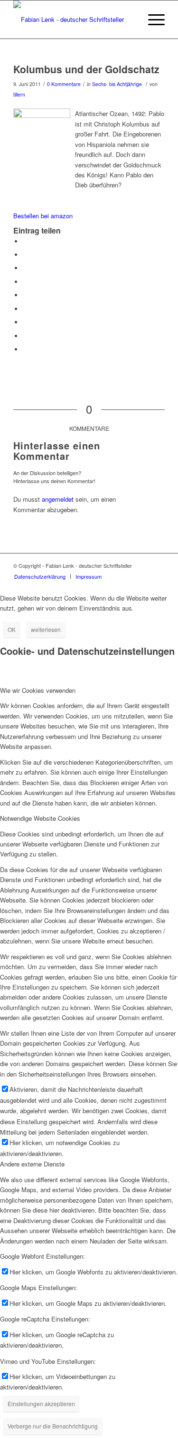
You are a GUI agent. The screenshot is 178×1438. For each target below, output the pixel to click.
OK (12, 629)
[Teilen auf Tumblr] (25, 308)
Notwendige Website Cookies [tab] (40, 818)
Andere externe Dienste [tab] (32, 1163)
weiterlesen (46, 629)
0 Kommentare (64, 83)
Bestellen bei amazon (43, 215)
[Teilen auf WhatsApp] (25, 267)
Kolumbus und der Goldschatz (86, 69)
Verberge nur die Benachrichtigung (53, 1426)
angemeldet (58, 499)
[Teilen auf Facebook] (25, 241)
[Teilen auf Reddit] (25, 335)
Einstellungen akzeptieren (41, 1403)
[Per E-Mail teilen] (25, 349)
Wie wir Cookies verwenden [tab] (37, 690)
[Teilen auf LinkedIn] (25, 295)
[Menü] (152, 19)
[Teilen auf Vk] (25, 322)
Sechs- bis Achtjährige (117, 83)
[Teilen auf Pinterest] (25, 281)
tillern (19, 94)
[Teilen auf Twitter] (25, 254)
